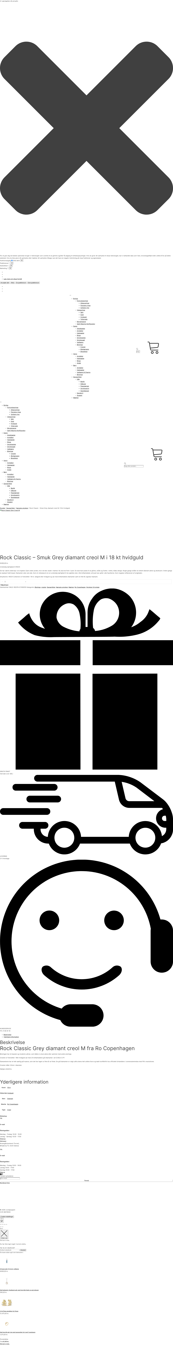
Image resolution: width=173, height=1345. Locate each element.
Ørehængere (84, 349)
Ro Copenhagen (80, 587)
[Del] (4, 1224)
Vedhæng (80, 342)
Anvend (23, 1250)
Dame (75, 326)
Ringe (79, 335)
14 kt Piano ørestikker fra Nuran (9, 1311)
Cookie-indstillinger (7, 1216)
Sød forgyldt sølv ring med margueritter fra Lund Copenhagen (17, 1332)
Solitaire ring (84, 308)
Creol (9, 1110)
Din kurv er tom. (4, 1344)
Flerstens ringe (85, 305)
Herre (75, 354)
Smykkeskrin (84, 388)
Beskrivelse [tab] (7, 1035)
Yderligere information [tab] (11, 1037)
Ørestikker (83, 351)
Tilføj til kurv (4, 585)
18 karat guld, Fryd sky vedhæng (9, 1269)
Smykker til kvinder (92, 587)
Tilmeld (86, 1180)
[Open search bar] (137, 347)
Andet (79, 363)
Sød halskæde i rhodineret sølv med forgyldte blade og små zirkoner (19, 1290)
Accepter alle (5, 283)
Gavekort (80, 393)
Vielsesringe (81, 310)
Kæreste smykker (22, 508)
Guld (82, 315)
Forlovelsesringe (82, 301)
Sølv (81, 312)
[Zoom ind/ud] (0, 1224)
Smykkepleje (81, 338)
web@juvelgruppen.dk (7, 1127)
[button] (86, 128)
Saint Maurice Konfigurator (86, 324)
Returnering (4, 1207)
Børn (74, 365)
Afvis (12, 283)
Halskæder (80, 333)
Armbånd (80, 331)
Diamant (10, 1098)
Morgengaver (81, 322)
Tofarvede (83, 319)
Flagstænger (84, 386)
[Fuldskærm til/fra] (2, 1224)
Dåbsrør (83, 384)
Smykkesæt (81, 340)
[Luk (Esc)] (6, 1224)
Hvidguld (83, 317)
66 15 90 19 (4, 1121)
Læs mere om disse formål (13, 279)
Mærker (76, 398)
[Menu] (70, 295)
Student (79, 395)
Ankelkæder (81, 328)
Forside (2, 508)
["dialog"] (86, 1286)
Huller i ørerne (5, 1190)
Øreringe (80, 345)
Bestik (82, 381)
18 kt (9, 1087)
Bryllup (75, 298)
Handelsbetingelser (6, 1204)
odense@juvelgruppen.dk (8, 1158)
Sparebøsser (84, 391)
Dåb (78, 379)
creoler (43, 587)
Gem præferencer (33, 283)
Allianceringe (84, 303)
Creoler (83, 347)
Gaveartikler (77, 377)
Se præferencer (21, 283)
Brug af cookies (5, 1199)
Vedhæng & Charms (83, 372)
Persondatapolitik (6, 1194)
